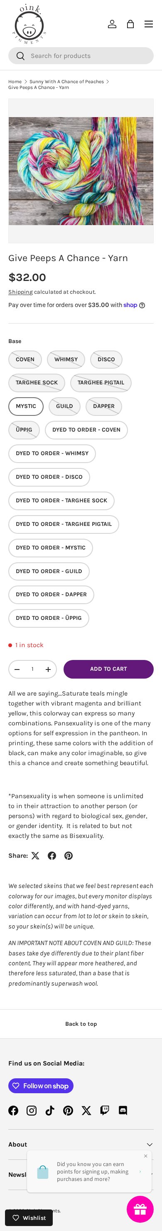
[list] (81, 171)
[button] (130, 24)
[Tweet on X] (35, 855)
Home (15, 81)
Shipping (20, 291)
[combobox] (81, 55)
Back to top (81, 1023)
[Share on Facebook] (52, 855)
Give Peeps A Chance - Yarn (38, 87)
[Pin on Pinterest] (68, 855)
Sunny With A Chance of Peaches (66, 81)
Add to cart (108, 668)
